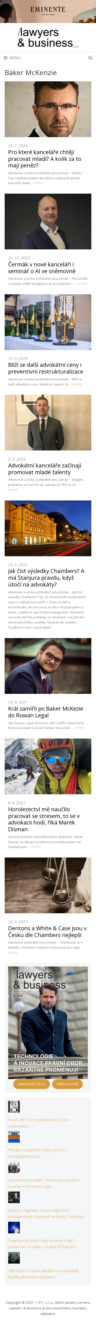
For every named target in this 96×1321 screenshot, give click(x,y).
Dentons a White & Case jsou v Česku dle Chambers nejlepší (47, 931)
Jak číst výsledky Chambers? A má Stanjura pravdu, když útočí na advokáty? (46, 577)
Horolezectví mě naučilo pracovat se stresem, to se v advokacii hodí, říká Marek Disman (44, 819)
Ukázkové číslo (31, 1084)
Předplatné (67, 1084)
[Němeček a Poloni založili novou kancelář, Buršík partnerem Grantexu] (14, 1260)
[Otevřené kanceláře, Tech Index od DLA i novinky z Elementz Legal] (14, 1169)
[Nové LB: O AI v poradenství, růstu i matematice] (14, 1109)
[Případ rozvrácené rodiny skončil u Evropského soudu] (14, 1139)
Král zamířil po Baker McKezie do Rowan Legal (45, 712)
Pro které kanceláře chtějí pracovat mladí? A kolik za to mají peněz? (44, 158)
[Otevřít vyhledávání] (90, 58)
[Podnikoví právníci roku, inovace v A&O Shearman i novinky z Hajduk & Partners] (14, 1230)
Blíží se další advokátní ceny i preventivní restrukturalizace (45, 368)
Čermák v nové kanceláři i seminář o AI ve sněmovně (41, 267)
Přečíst (39, 183)
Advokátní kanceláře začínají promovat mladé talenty (44, 468)
